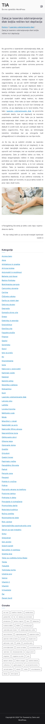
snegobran (6, 656)
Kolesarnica (6, 389)
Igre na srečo (7, 353)
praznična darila (28, 643)
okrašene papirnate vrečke (28, 630)
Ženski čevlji (7, 598)
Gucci (4, 349)
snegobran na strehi (18, 656)
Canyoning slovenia (10, 288)
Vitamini (5, 586)
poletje (18, 643)
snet (28, 656)
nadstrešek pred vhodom (10, 630)
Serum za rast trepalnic (11, 530)
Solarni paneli (7, 546)
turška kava (6, 665)
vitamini (18, 669)
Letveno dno (7, 401)
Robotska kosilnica (10, 509)
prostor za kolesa (21, 647)
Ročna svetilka (8, 514)
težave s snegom (20, 660)
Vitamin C (6, 582)
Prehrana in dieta (9, 497)
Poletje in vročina (9, 481)
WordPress (22, 720)
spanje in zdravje (8, 660)
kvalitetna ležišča (8, 625)
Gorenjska (6, 345)
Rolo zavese (7, 522)
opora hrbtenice (7, 634)
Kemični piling (7, 381)
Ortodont (6, 453)
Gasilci (4, 341)
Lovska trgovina (8, 409)
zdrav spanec (14, 673)
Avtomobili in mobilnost (12, 272)
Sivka (4, 534)
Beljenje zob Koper (9, 276)
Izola (4, 365)
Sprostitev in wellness (11, 550)
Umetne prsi (7, 574)
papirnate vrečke (34, 634)
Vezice (4, 578)
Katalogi (5, 377)
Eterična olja (7, 328)
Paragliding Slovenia (10, 465)
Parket (4, 469)
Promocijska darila (9, 505)
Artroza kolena (8, 268)
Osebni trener (7, 457)
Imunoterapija (7, 361)
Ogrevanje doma (9, 445)
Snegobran (6, 538)
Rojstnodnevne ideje (10, 518)
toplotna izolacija (33, 660)
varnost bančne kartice (31, 665)
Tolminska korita (9, 570)
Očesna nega (7, 441)
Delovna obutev (8, 304)
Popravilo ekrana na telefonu (14, 489)
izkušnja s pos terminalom (25, 617)
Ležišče (5, 405)
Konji (4, 393)
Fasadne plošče (8, 333)
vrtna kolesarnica (35, 669)
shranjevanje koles (18, 652)
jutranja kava (6, 621)
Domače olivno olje (10, 312)
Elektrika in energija (10, 320)
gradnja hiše (6, 617)
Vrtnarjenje (6, 590)
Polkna (4, 485)
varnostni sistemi (8, 669)
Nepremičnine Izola (10, 433)
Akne (4, 260)
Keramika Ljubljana (9, 385)
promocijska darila (8, 647)
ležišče (18, 625)
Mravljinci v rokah (9, 421)
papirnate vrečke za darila (10, 638)
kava (28, 621)
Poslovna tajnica (9, 493)
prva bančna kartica (34, 647)
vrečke (26, 669)
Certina (5, 292)
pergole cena (32, 638)
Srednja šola (7, 554)
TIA (5, 5)
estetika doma (29, 612)
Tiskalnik (5, 566)
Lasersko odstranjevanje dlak (14, 397)
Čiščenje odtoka (8, 296)
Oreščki (5, 449)
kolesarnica (36, 621)
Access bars (7, 256)
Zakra (34, 717)
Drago (4, 316)
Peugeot (5, 477)
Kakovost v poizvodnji (11, 369)
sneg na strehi (30, 652)
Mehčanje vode (8, 413)
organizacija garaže (21, 634)
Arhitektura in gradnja (11, 264)
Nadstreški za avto (10, 425)
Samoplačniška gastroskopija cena (16, 526)
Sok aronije (6, 542)
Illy (3, 357)
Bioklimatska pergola (10, 284)
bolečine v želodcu (17, 612)
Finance (5, 337)
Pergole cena (7, 473)
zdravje (5, 673)
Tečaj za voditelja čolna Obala (14, 558)
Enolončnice (7, 325)
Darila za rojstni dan (10, 300)
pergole (23, 638)
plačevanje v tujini (8, 643)
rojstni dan (6, 652)
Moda (4, 417)
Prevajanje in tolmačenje (12, 501)
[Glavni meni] (41, 6)
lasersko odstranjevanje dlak (18, 111)
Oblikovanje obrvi (9, 437)
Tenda (4, 562)
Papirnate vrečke (9, 461)
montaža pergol (27, 625)
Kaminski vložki (8, 373)
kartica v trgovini (18, 621)
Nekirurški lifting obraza (12, 429)
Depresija (6, 308)
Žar (3, 594)
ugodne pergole (17, 665)
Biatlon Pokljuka (8, 280)
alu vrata (5, 612)
